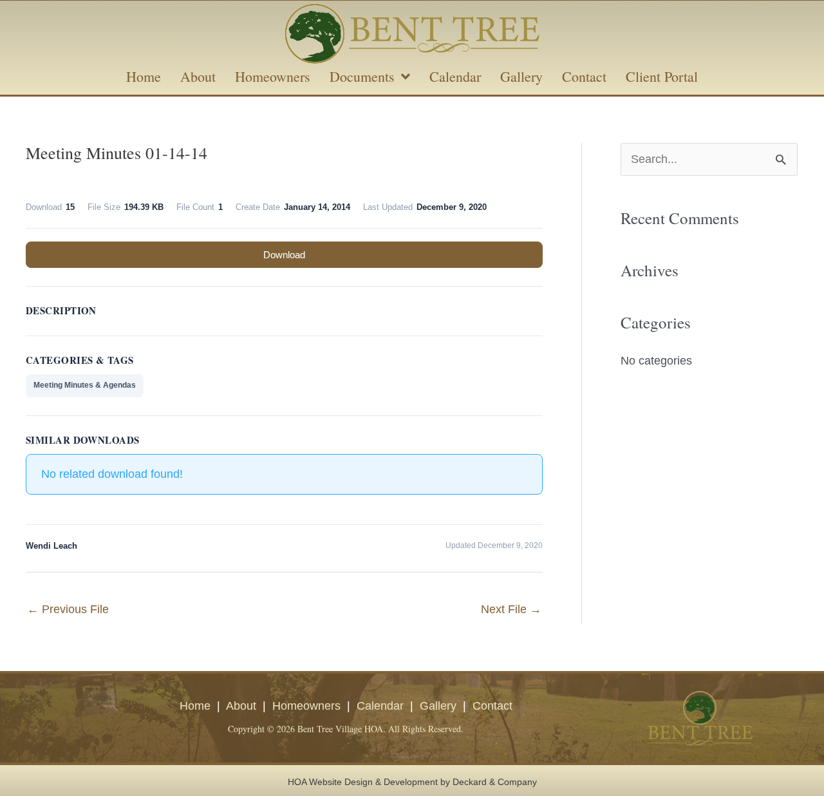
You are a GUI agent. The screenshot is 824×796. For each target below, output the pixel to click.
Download (284, 254)
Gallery (438, 705)
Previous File (68, 609)
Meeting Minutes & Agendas (84, 385)
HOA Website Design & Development (363, 782)
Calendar (380, 705)
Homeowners (306, 705)
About (241, 705)
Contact (492, 705)
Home (195, 705)
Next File (511, 609)
